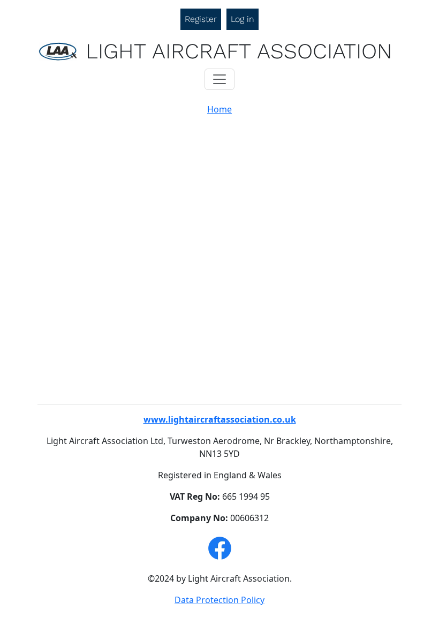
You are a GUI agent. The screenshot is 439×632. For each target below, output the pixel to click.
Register (201, 19)
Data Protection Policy (219, 600)
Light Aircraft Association (239, 51)
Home (219, 109)
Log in (242, 19)
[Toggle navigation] (219, 79)
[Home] (62, 51)
